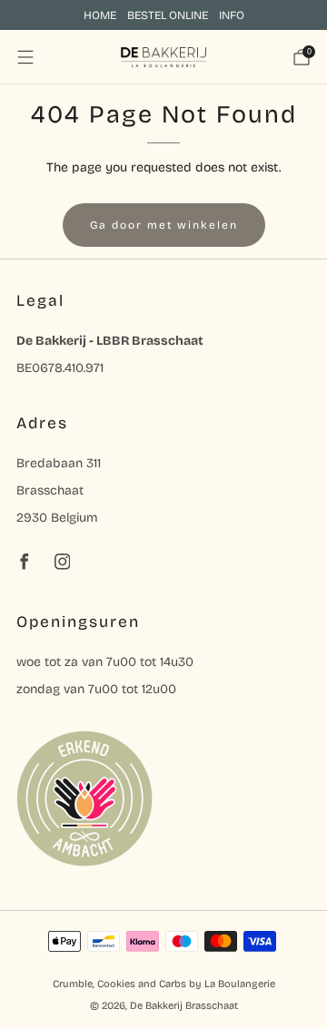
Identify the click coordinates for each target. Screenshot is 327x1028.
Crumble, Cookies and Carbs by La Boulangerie (164, 984)
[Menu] (25, 57)
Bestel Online (167, 15)
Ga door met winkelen (164, 225)
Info (231, 15)
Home (100, 15)
